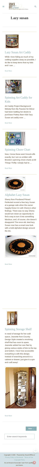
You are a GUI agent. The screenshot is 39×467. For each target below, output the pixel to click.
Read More (8, 71)
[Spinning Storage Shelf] (12, 318)
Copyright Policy (19, 460)
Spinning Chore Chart (17, 149)
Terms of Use (28, 457)
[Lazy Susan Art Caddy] (12, 41)
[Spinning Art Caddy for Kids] (12, 86)
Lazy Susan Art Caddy (18, 52)
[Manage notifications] (34, 462)
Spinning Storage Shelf (18, 329)
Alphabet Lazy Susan (17, 194)
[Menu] (3, 6)
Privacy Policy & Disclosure (14, 457)
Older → (31, 428)
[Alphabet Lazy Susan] (12, 184)
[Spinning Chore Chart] (12, 138)
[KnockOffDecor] (19, 6)
